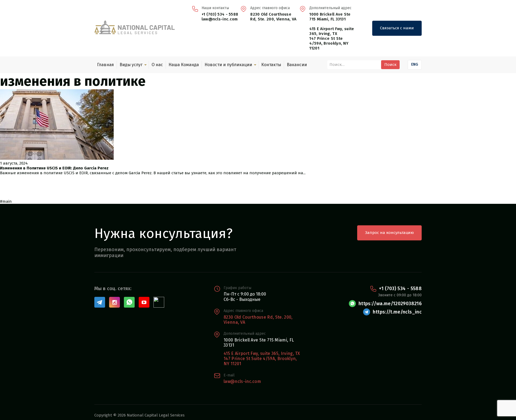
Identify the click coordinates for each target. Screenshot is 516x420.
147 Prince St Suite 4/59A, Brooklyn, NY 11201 (260, 361)
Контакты (271, 64)
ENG (414, 64)
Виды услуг (131, 64)
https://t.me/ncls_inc (397, 312)
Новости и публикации (228, 64)
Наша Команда (184, 64)
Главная (105, 64)
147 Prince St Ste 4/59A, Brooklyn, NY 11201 (328, 43)
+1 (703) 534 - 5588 (220, 14)
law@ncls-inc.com (220, 19)
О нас (157, 64)
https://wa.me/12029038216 (390, 304)
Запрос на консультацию (389, 232)
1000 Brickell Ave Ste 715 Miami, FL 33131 (329, 17)
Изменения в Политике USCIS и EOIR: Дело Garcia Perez (54, 168)
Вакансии (297, 64)
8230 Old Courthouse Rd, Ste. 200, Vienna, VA (273, 17)
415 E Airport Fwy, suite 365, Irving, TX (331, 31)
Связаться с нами (397, 28)
